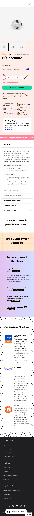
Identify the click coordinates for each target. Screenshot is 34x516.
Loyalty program (8, 449)
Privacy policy (7, 494)
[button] (3, 4)
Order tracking (7, 453)
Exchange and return (9, 457)
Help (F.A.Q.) (6, 468)
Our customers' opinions (10, 476)
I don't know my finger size (10, 83)
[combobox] (28, 514)
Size (3, 74)
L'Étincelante (12, 57)
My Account (6, 445)
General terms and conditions (11, 490)
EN (30, 514)
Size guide (6, 471)
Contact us (6, 479)
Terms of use (7, 498)
